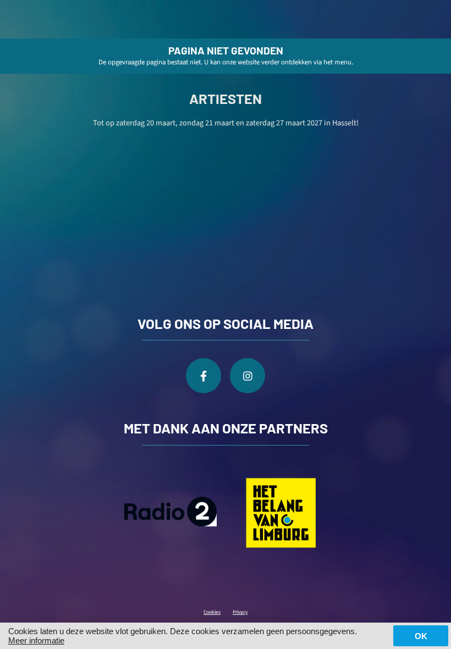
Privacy (240, 612)
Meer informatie (36, 640)
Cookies (212, 612)
